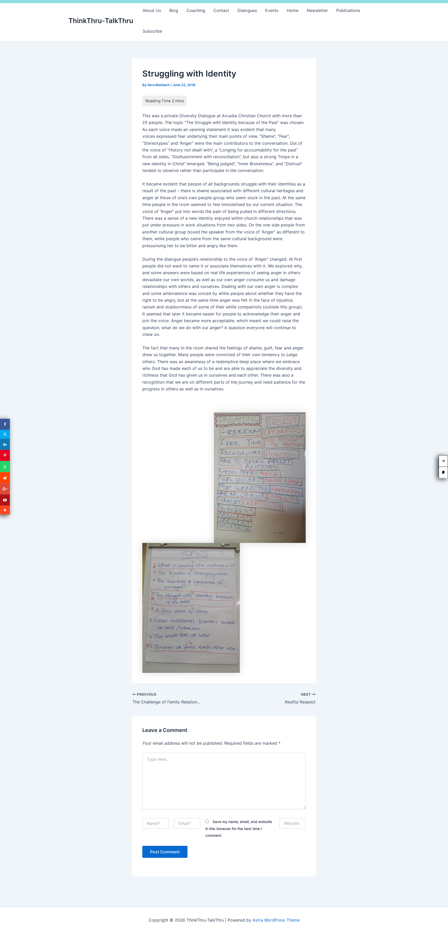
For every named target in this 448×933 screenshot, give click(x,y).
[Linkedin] (5, 444)
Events (271, 10)
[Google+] (5, 488)
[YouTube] (5, 500)
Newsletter (317, 10)
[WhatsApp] (5, 466)
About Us (152, 10)
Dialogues (247, 10)
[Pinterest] (5, 455)
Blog (173, 10)
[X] (5, 434)
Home (292, 10)
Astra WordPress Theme (276, 920)
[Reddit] (5, 477)
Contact (221, 10)
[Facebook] (5, 424)
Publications (348, 10)
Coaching (195, 10)
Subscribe (152, 31)
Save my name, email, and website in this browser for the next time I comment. (238, 828)
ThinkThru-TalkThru (100, 21)
